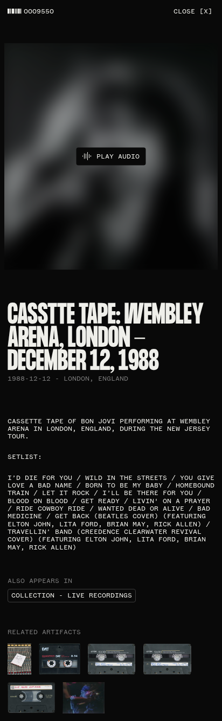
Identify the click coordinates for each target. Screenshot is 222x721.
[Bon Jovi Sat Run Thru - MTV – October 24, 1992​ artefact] (112, 659)
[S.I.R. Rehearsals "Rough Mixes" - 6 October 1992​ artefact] (31, 697)
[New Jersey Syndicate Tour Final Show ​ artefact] (84, 697)
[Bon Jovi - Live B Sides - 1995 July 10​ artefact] (59, 659)
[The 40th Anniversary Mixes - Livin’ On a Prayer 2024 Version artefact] (19, 659)
